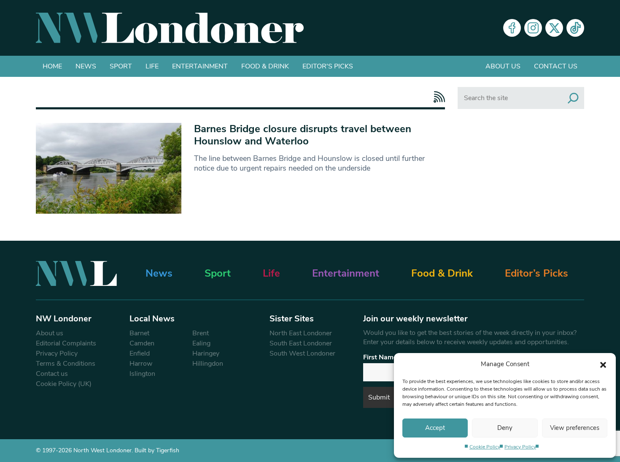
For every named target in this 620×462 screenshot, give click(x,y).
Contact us (555, 66)
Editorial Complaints (66, 343)
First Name (380, 357)
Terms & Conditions (65, 363)
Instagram (533, 28)
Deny (504, 428)
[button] (603, 364)
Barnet (139, 333)
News (85, 66)
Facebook (512, 28)
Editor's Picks (327, 66)
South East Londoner (301, 343)
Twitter (554, 28)
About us (502, 66)
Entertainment (200, 66)
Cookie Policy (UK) (64, 384)
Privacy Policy (520, 446)
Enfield (139, 353)
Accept (435, 428)
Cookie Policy (484, 446)
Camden (141, 343)
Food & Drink (265, 66)
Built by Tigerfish (157, 450)
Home (52, 66)
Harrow (140, 363)
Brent (200, 333)
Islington (142, 373)
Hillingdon (207, 363)
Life (152, 66)
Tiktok (575, 28)
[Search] (573, 98)
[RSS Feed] (437, 97)
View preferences (574, 428)
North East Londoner (301, 333)
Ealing (201, 343)
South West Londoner (302, 353)
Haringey (205, 353)
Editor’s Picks (536, 273)
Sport (121, 66)
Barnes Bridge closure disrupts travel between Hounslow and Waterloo (302, 135)
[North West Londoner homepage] (170, 28)
